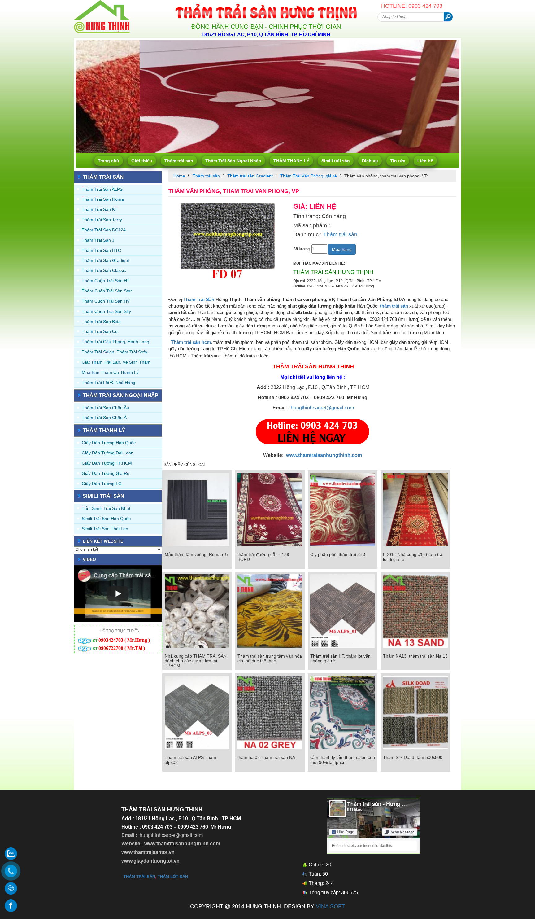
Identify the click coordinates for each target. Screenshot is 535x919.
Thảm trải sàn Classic (104, 270)
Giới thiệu (141, 160)
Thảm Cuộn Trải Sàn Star (107, 290)
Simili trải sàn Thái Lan (105, 528)
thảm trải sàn (394, 306)
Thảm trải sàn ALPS (102, 189)
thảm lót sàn (173, 876)
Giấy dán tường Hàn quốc (109, 442)
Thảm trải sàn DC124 (104, 229)
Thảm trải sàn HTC (101, 250)
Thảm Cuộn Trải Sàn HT (106, 280)
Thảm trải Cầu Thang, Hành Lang (115, 341)
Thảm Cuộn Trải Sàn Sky (106, 311)
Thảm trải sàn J (98, 240)
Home (179, 175)
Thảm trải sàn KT (100, 209)
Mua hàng (342, 249)
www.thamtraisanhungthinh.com (324, 455)
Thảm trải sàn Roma (103, 199)
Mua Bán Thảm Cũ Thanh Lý (110, 372)
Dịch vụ (370, 160)
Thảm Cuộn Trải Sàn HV (106, 301)
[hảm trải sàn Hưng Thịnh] (102, 2)
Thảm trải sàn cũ (100, 331)
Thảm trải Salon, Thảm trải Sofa (114, 351)
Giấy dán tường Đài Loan (107, 452)
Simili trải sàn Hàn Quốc (106, 518)
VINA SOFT (330, 906)
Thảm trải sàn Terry (102, 219)
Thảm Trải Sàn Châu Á (104, 417)
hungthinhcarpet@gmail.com (322, 407)
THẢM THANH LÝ (291, 160)
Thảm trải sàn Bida (101, 321)
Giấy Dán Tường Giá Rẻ (105, 473)
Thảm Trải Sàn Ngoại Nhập (233, 160)
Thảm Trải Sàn (198, 299)
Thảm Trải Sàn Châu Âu (105, 407)
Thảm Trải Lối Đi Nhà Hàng (108, 382)
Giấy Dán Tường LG (102, 483)
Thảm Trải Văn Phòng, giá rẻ (308, 175)
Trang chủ (108, 160)
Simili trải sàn (335, 160)
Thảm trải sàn (178, 160)
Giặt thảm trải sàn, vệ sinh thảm (116, 362)
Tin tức (397, 160)
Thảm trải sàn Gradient (105, 260)
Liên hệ (425, 160)
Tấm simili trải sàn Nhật (106, 508)
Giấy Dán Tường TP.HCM (107, 463)
